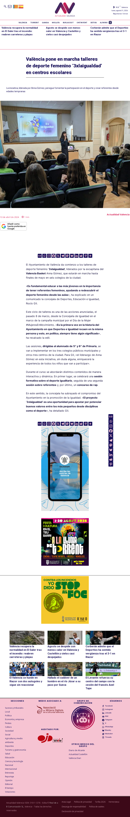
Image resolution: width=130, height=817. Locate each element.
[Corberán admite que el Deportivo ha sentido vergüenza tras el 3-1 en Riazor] (103, 638)
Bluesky (108, 730)
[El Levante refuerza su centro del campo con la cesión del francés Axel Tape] (103, 669)
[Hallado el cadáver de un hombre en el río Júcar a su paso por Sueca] (65, 669)
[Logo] (65, 10)
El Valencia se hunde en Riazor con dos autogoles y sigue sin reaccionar (26, 681)
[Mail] (103, 716)
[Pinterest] (86, 256)
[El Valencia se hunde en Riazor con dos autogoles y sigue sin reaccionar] (27, 669)
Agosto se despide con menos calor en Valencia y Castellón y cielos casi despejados (63, 31)
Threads (108, 737)
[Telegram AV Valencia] (65, 513)
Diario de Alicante (77, 750)
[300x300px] (65, 564)
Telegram (108, 720)
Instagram (109, 709)
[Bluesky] (72, 256)
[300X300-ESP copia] (65, 600)
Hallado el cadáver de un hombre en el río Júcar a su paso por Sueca (64, 681)
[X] (58, 256)
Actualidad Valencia (118, 214)
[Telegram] (63, 256)
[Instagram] (49, 256)
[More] (90, 256)
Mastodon (109, 734)
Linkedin (108, 713)
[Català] (15, 6)
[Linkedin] (76, 256)
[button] (5, 6)
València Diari (75, 758)
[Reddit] (81, 256)
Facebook (109, 706)
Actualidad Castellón (78, 754)
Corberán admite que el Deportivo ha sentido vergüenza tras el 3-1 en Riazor (109, 31)
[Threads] (103, 737)
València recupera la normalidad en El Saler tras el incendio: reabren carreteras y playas (20, 31)
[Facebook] (53, 256)
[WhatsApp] (103, 726)
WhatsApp (109, 727)
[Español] (21, 6)
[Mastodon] (67, 256)
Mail (106, 716)
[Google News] (40, 256)
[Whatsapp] (44, 256)
